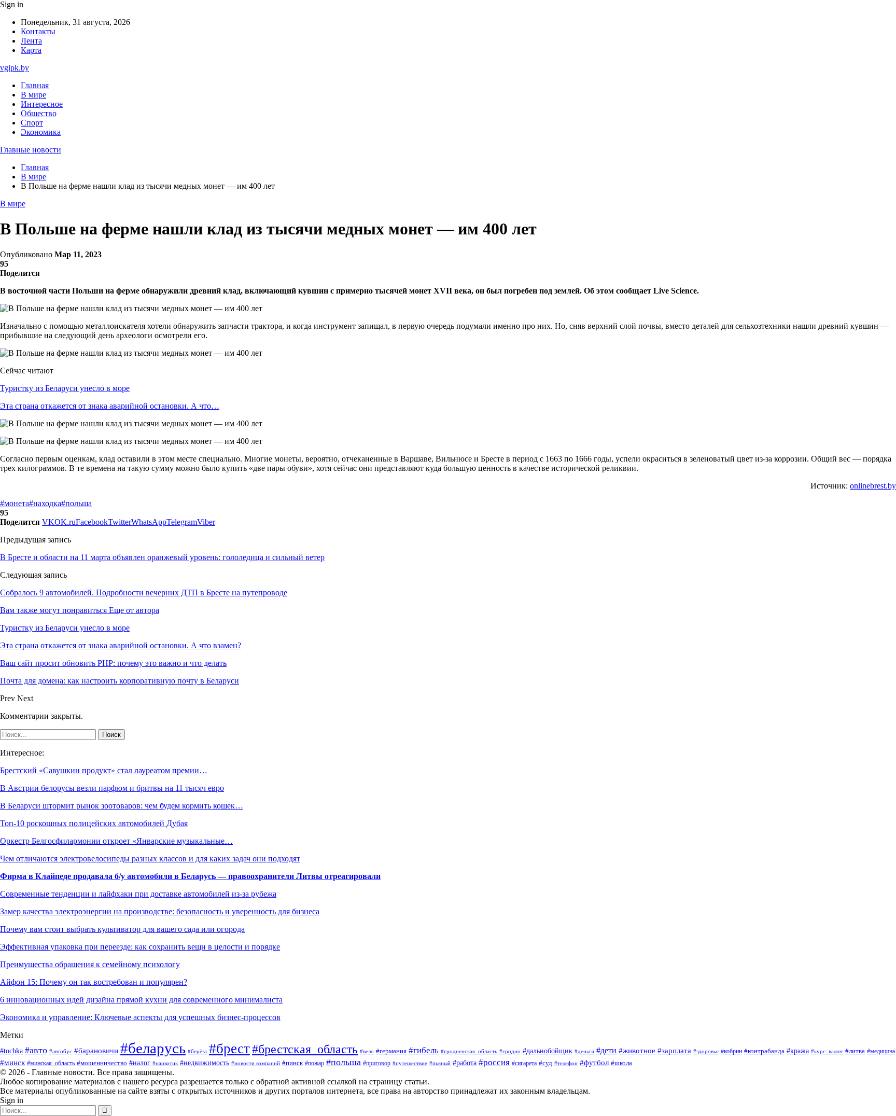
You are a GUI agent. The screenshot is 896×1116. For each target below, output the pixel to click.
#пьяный (440, 1063)
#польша (76, 503)
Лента (31, 40)
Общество (39, 113)
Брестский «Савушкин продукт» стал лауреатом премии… (103, 770)
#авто (36, 1050)
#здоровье (706, 1051)
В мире (33, 94)
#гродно (510, 1051)
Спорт (32, 122)
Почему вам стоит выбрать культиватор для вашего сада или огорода (122, 929)
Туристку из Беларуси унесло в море (65, 388)
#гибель (424, 1050)
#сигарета (524, 1063)
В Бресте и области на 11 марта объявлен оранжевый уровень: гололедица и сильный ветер (162, 557)
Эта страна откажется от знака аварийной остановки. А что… (109, 405)
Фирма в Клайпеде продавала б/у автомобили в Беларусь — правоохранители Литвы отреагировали (190, 876)
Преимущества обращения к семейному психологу (90, 964)
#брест (229, 1048)
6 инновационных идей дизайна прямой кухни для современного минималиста (141, 999)
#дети (606, 1050)
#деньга (584, 1051)
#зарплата (674, 1051)
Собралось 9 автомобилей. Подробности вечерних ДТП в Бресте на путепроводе (143, 592)
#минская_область (51, 1063)
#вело (367, 1051)
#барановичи (96, 1051)
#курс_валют (827, 1051)
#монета (14, 503)
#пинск (292, 1063)
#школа (621, 1063)
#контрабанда (764, 1051)
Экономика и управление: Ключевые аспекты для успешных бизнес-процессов (140, 1017)
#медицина (881, 1051)
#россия (494, 1062)
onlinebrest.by (873, 485)
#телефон (566, 1063)
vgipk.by (14, 67)
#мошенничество (102, 1063)
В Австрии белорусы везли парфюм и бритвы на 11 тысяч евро (112, 788)
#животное (637, 1051)
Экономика (41, 132)
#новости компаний (255, 1063)
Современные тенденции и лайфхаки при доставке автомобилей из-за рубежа (138, 893)
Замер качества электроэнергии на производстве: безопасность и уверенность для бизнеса (159, 911)
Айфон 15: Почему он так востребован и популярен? (93, 982)
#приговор (376, 1063)
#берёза (197, 1051)
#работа (465, 1062)
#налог (139, 1063)
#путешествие (410, 1063)
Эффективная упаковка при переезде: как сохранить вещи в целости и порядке (140, 946)
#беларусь (153, 1048)
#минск (12, 1062)
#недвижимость (204, 1063)
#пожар (314, 1063)
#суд (545, 1063)
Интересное (42, 104)
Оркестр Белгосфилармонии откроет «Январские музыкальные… (116, 840)
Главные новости (30, 149)
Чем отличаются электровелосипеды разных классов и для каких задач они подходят (150, 858)
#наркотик (165, 1063)
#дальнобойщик (547, 1051)
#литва (855, 1051)
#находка (45, 503)
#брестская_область (305, 1049)
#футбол (594, 1062)
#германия (391, 1051)
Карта (31, 50)
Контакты (38, 31)
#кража (798, 1051)
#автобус (60, 1051)
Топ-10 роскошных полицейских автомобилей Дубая (94, 823)
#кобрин (731, 1051)
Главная (35, 85)
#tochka (11, 1051)
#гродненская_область (469, 1051)
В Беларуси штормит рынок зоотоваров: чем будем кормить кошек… (121, 805)
